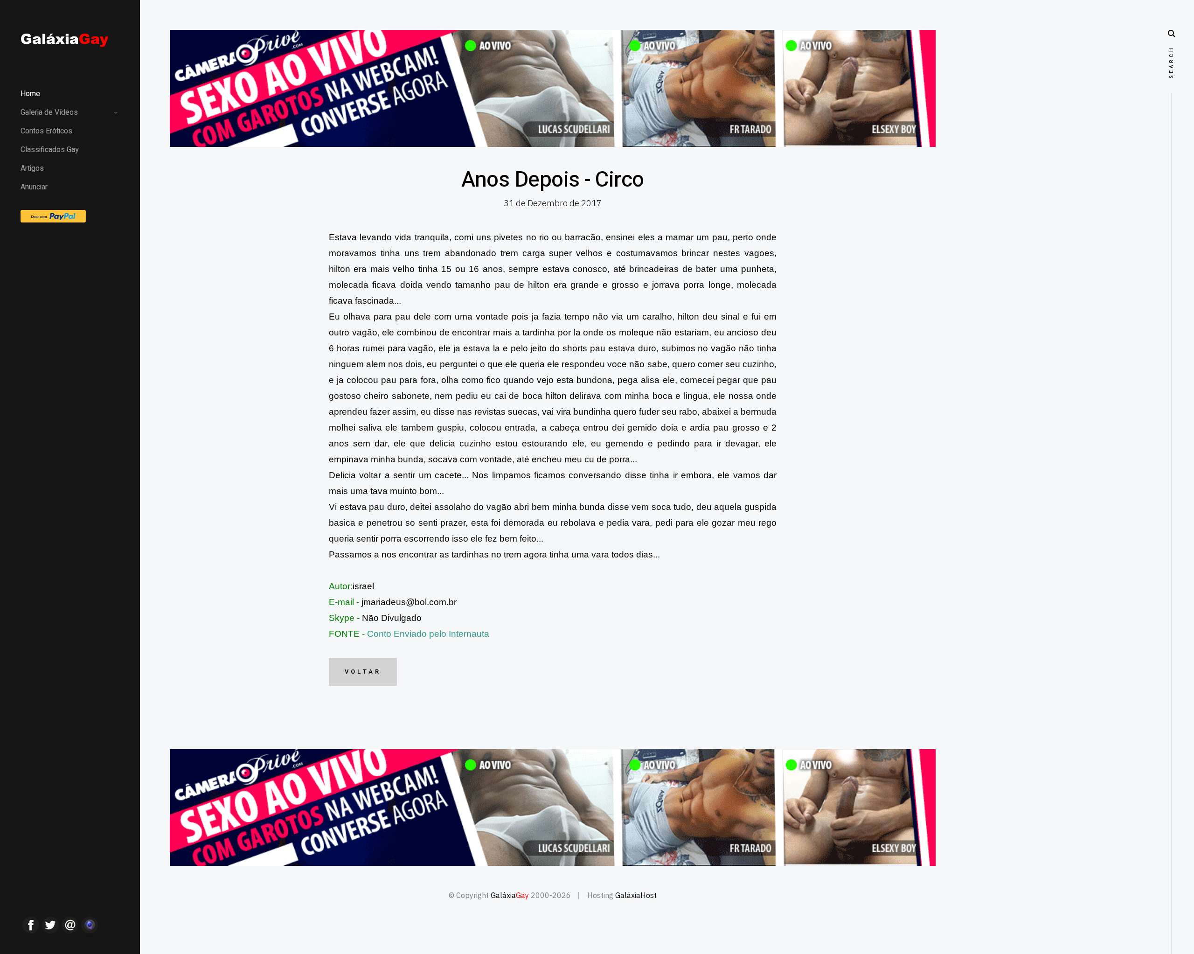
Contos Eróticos (46, 131)
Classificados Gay (50, 149)
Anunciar (34, 187)
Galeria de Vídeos (49, 112)
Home (30, 93)
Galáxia (510, 895)
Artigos (32, 168)
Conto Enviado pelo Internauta (428, 634)
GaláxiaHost (636, 895)
